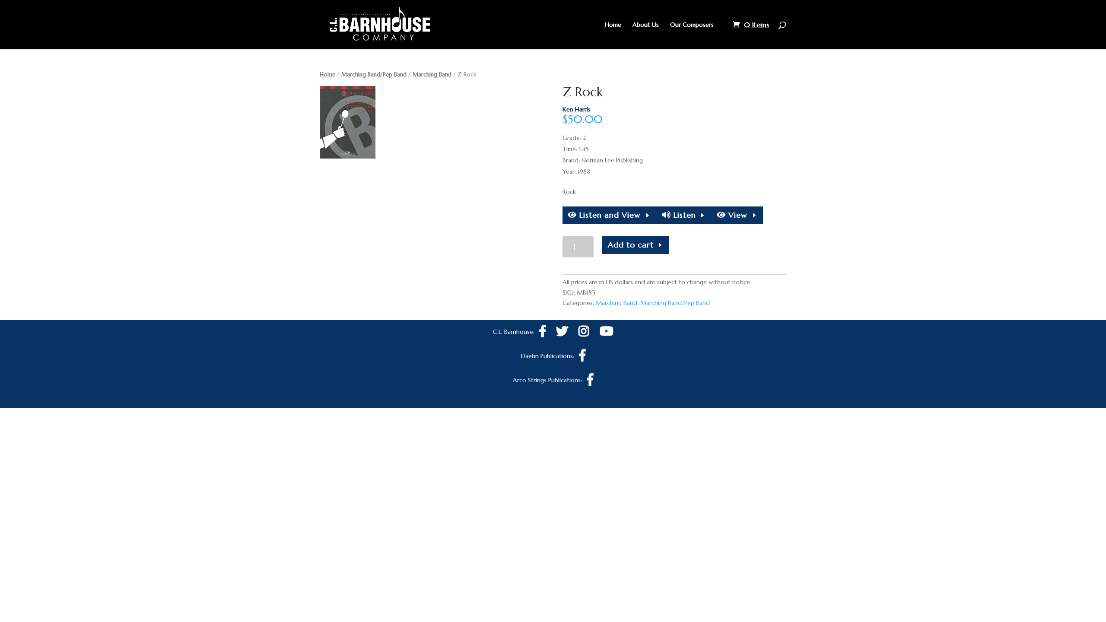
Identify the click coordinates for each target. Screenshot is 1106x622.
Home (613, 25)
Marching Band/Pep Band (374, 74)
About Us (645, 25)
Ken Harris (577, 109)
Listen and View (609, 215)
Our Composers (692, 25)
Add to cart (631, 245)
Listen (683, 215)
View (736, 215)
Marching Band (432, 74)
